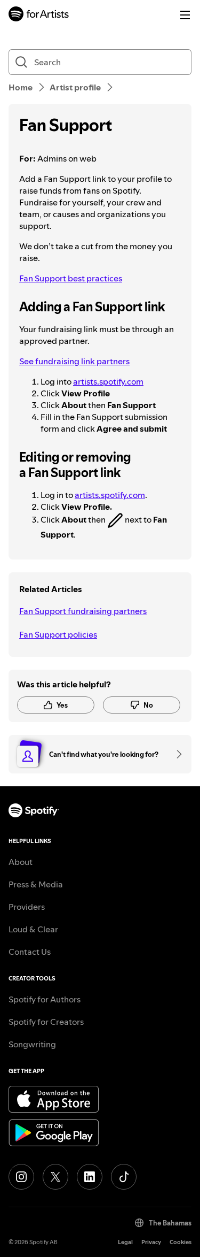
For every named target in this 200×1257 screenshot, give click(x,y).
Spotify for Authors (45, 999)
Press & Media (36, 884)
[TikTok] (124, 1177)
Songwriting (32, 1044)
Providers (27, 907)
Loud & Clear (33, 929)
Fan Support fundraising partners (83, 611)
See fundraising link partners (74, 361)
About (21, 862)
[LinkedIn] (89, 1177)
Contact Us (30, 951)
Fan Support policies (58, 634)
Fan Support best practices (70, 278)
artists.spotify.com (108, 381)
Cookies (180, 1242)
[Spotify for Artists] (39, 15)
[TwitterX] (55, 1177)
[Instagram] (21, 1177)
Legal (125, 1242)
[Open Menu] (185, 15)
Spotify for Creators (46, 1022)
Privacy (151, 1242)
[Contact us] (175, 754)
